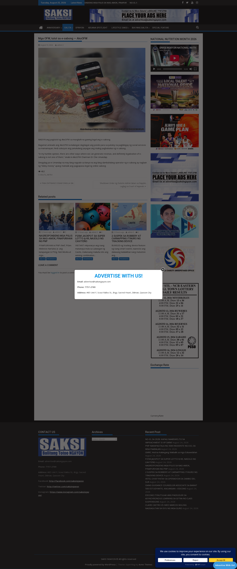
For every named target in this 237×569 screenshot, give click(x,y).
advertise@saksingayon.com (97, 281)
